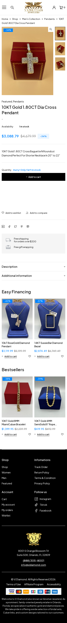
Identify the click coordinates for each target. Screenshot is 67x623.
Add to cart (34, 176)
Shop (15, 19)
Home (5, 19)
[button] (50, 29)
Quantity (21, 170)
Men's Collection (31, 19)
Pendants (49, 19)
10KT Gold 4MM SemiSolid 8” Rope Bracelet (44, 424)
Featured (7, 101)
